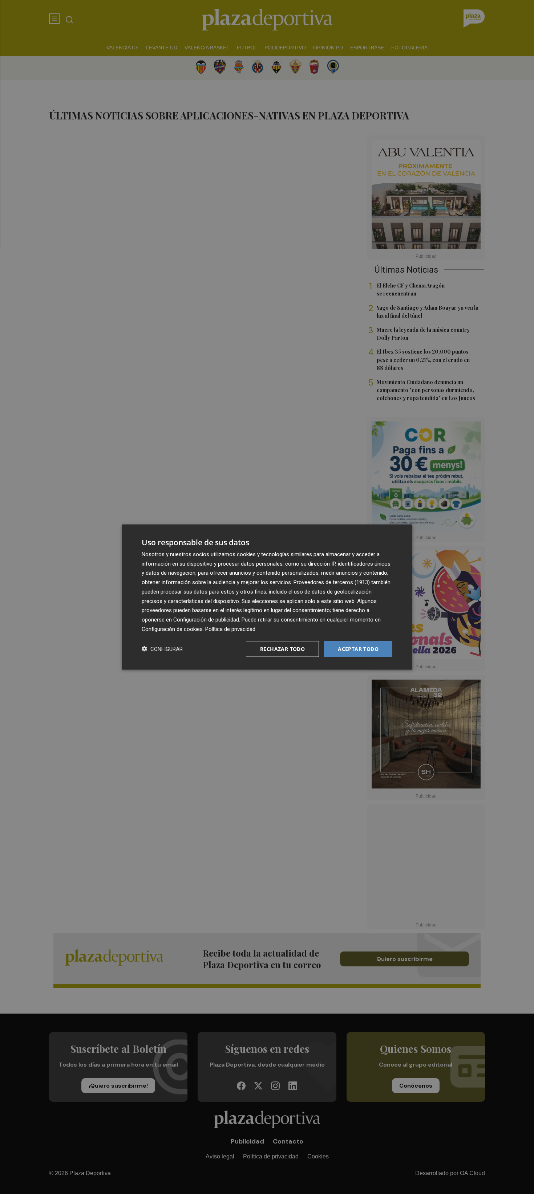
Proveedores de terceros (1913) (332, 582)
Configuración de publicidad (206, 619)
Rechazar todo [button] (282, 648)
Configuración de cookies (172, 628)
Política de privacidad (230, 628)
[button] (162, 649)
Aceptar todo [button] (358, 648)
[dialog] (267, 597)
